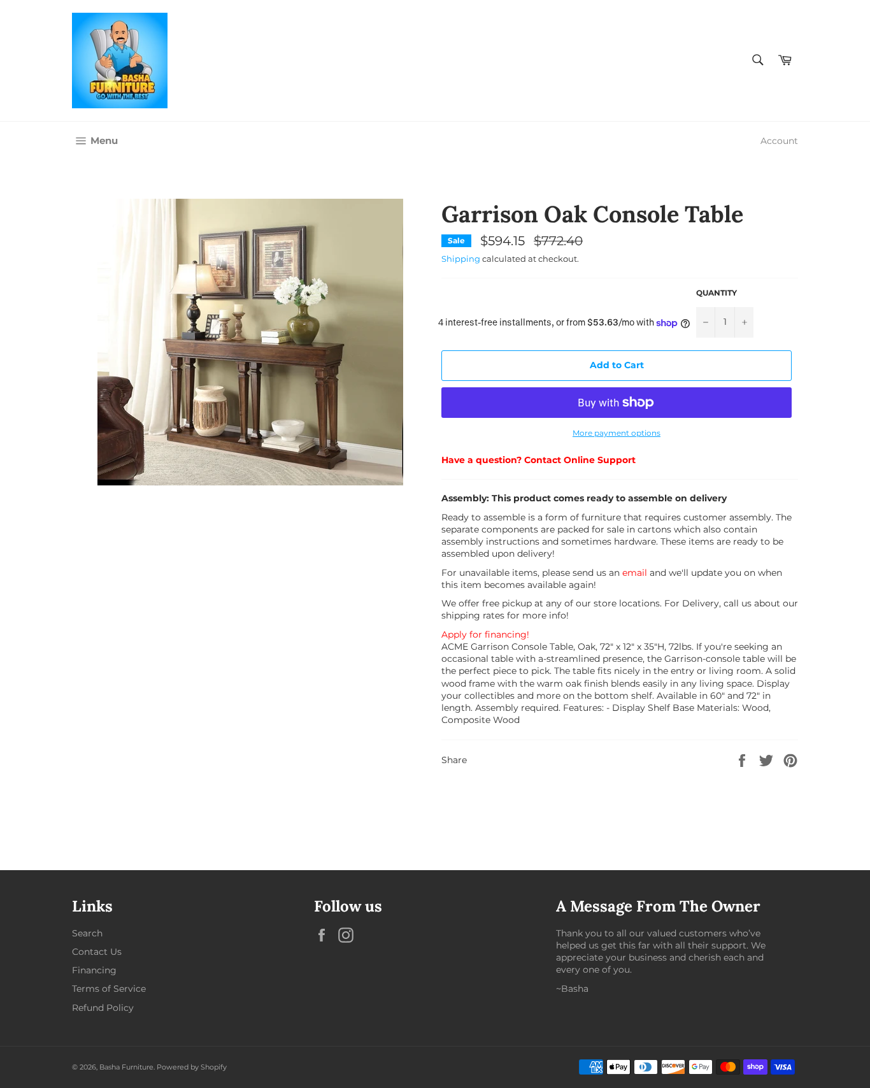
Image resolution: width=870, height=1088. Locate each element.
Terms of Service (109, 988)
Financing (94, 970)
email (634, 572)
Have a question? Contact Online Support (538, 460)
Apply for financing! (485, 634)
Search (87, 933)
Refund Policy (103, 1007)
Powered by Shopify (192, 1067)
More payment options (616, 433)
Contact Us (97, 951)
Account (779, 141)
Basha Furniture (126, 1067)
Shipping (460, 259)
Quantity (716, 292)
